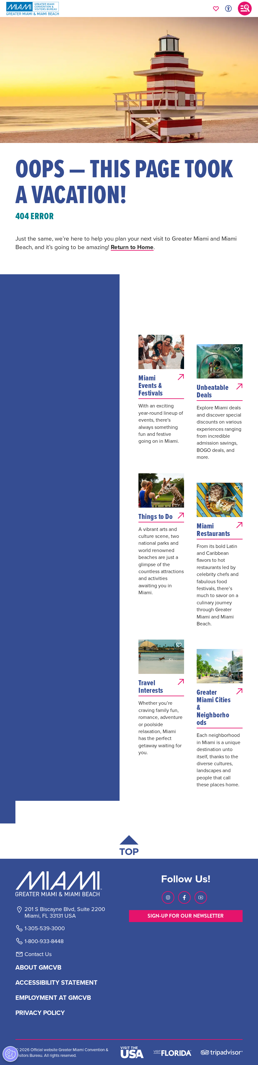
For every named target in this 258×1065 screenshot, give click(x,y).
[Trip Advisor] (222, 1052)
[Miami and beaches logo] (64, 883)
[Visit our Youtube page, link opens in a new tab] (200, 897)
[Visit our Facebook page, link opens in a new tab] (184, 897)
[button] (179, 340)
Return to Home (132, 246)
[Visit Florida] (172, 1052)
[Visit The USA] (132, 1052)
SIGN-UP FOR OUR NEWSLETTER (186, 916)
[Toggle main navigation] (245, 8)
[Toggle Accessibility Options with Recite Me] (228, 8)
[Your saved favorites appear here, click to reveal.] (216, 8)
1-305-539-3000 (45, 928)
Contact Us (38, 954)
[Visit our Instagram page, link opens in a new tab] (168, 897)
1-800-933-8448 (44, 941)
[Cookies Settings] (10, 1054)
